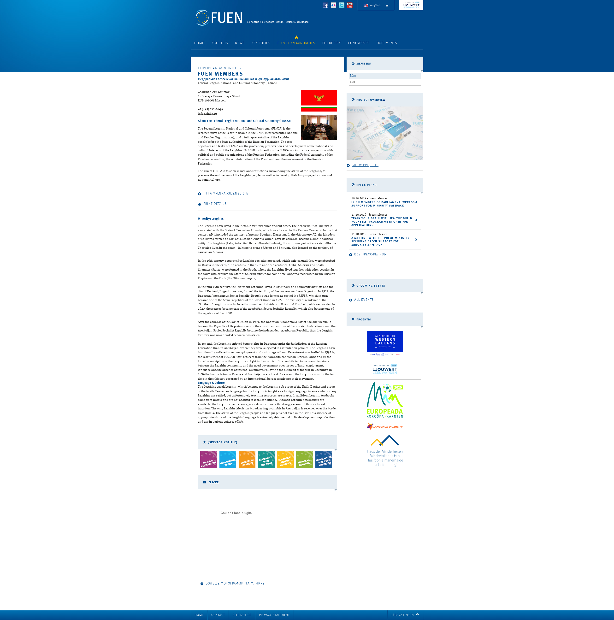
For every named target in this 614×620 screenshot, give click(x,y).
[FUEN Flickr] (334, 5)
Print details (215, 204)
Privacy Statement (274, 615)
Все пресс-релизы (370, 254)
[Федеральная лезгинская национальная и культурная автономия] (319, 101)
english (375, 5)
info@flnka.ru (207, 113)
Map (353, 75)
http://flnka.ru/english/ (226, 193)
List (352, 82)
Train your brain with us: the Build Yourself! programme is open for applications (381, 222)
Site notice (242, 615)
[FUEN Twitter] (342, 5)
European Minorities (296, 43)
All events (364, 299)
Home (199, 43)
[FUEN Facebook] (325, 5)
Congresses (358, 43)
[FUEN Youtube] (350, 5)
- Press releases (369, 198)
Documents (387, 43)
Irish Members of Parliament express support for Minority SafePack (383, 204)
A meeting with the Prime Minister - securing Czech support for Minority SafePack (381, 241)
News (240, 43)
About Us (220, 43)
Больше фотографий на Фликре (235, 583)
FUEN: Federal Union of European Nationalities (218, 18)
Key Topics (261, 43)
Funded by (331, 43)
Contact (218, 615)
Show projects (365, 165)
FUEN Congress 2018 (411, 5)
